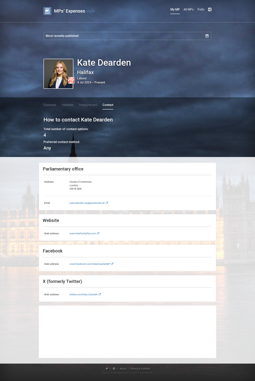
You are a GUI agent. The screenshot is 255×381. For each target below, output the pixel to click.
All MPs (189, 9)
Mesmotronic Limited (126, 373)
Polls (201, 9)
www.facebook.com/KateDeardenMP (90, 264)
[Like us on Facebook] (114, 368)
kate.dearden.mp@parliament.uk (87, 203)
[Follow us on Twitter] (107, 368)
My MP (175, 9)
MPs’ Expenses (74, 11)
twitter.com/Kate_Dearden (84, 294)
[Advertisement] (127, 332)
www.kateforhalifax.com (83, 233)
